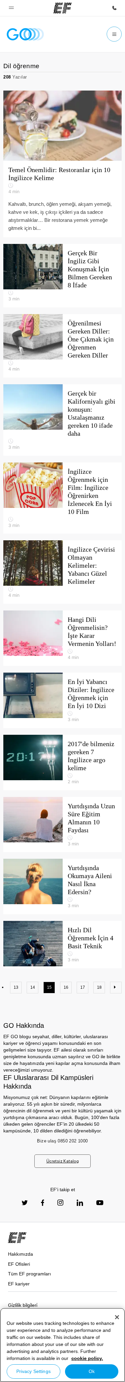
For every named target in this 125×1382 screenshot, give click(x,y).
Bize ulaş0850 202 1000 (62, 1140)
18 (99, 987)
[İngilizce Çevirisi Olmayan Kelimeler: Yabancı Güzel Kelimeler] (62, 572)
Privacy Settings (33, 1371)
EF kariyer (19, 1283)
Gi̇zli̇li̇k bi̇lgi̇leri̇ (22, 1305)
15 (49, 987)
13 (16, 987)
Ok (92, 1371)
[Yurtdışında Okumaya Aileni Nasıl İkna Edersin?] (62, 886)
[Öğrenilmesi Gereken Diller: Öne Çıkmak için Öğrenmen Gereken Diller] (62, 346)
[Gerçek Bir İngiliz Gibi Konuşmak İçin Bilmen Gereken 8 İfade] (62, 275)
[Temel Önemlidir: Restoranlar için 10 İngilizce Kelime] (62, 164)
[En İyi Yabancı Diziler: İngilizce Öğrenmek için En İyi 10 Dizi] (62, 700)
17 (82, 987)
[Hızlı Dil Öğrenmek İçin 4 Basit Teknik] (62, 944)
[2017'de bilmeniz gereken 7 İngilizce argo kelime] (62, 762)
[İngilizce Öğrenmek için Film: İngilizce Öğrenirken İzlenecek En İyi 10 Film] (62, 498)
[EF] (62, 8)
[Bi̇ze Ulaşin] (114, 8)
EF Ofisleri (19, 1264)
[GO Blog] (25, 34)
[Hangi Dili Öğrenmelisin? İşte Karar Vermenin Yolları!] (62, 638)
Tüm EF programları (29, 1273)
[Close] (117, 1317)
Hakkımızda (20, 1254)
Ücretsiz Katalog (62, 1160)
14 (32, 987)
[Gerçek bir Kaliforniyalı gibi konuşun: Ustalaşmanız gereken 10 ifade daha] (62, 420)
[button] (11, 8)
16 (66, 987)
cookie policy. (87, 1358)
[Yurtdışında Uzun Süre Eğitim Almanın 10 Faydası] (62, 824)
